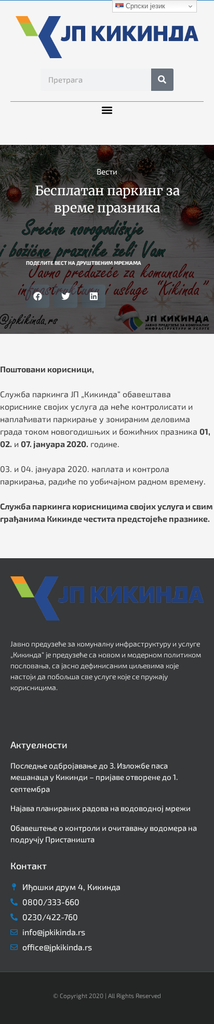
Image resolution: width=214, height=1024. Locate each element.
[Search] (162, 80)
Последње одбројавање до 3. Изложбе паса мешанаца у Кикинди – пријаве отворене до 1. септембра (94, 777)
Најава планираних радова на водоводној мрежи (100, 808)
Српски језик (144, 6)
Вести (107, 171)
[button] (107, 110)
